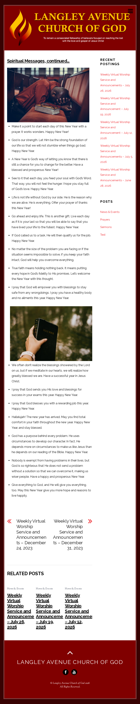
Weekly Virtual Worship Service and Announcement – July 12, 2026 (80, 611)
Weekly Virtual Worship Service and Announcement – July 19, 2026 (51, 611)
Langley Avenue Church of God (69, 683)
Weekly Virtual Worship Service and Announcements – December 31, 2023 (68, 534)
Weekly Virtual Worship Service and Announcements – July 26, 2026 (23, 611)
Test (103, 234)
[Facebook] (66, 672)
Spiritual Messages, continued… (38, 61)
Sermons (106, 227)
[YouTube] (74, 672)
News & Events (15, 589)
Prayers (105, 219)
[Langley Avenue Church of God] (70, 45)
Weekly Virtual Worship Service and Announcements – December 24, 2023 (31, 534)
